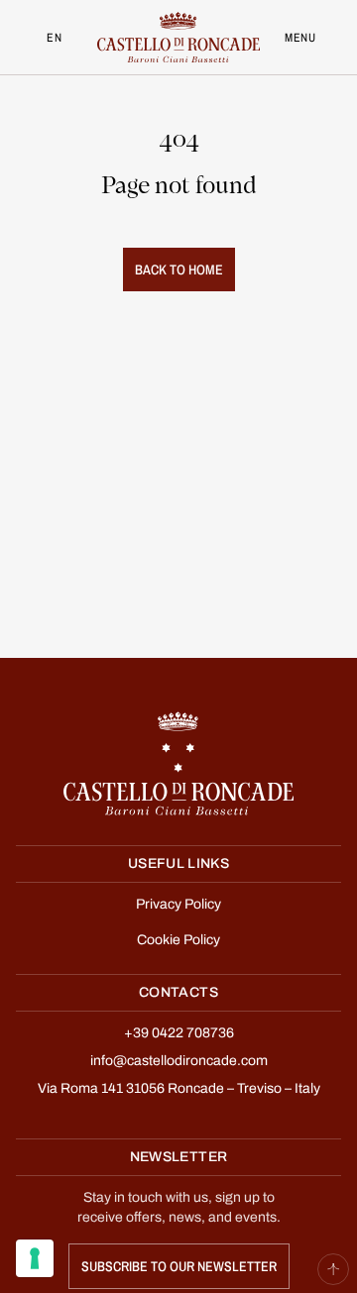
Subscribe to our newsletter (179, 1265)
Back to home (179, 269)
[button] (333, 1269)
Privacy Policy (178, 905)
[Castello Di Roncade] (178, 37)
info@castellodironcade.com (179, 1061)
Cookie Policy (178, 940)
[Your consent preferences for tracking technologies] (35, 1258)
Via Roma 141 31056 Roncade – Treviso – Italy (179, 1089)
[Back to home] (179, 763)
